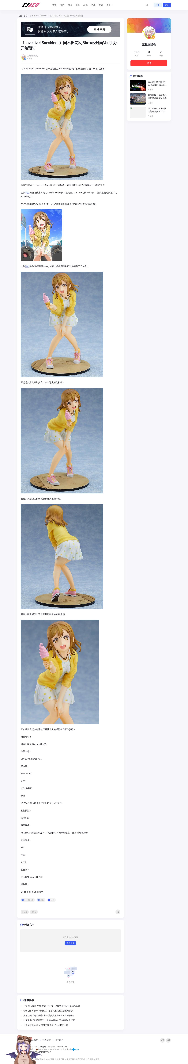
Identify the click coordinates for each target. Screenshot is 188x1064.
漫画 (78, 5)
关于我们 (59, 1040)
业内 (62, 5)
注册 (158, 5)
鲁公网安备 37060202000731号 (51, 1049)
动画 (85, 5)
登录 (167, 5)
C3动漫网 (50, 1059)
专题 (101, 5)
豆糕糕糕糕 (149, 44)
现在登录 (70, 943)
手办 (27, 192)
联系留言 (47, 1040)
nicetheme (62, 1047)
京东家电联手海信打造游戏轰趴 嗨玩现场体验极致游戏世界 (157, 84)
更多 (108, 5)
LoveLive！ (28, 900)
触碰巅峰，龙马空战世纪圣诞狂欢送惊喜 (157, 97)
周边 (42, 900)
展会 (70, 5)
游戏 (93, 5)
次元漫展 (89, 1059)
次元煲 (97, 1059)
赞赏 (149, 63)
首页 (54, 5)
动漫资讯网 (59, 1059)
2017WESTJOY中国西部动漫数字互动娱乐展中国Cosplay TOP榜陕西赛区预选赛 (157, 110)
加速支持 (68, 1049)
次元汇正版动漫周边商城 (75, 1059)
